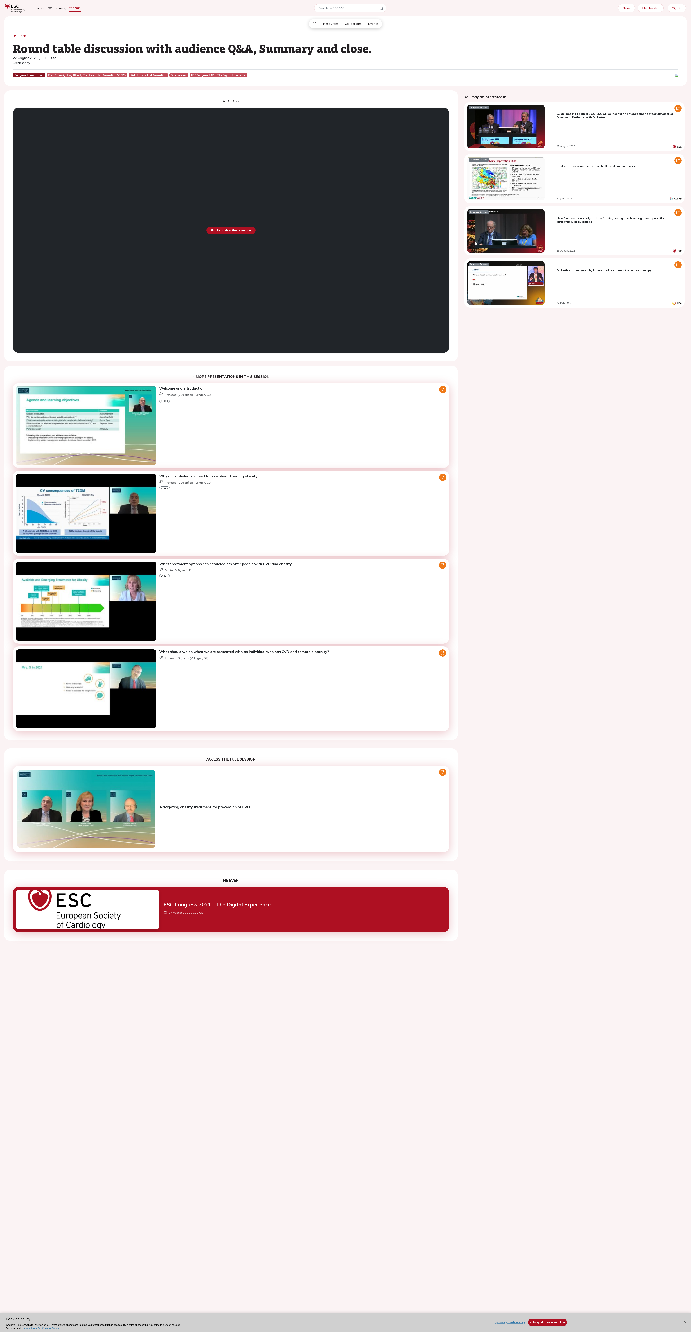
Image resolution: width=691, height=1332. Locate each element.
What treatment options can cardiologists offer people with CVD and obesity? (226, 564)
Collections (353, 24)
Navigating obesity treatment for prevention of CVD (205, 807)
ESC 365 (75, 8)
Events (373, 24)
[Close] (685, 1322)
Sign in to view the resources (231, 230)
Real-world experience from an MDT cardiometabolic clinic (598, 166)
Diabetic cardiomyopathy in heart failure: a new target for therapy (604, 270)
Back (22, 36)
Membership (650, 8)
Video (164, 400)
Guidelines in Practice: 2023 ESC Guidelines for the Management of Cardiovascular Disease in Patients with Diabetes (615, 115)
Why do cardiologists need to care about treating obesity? (209, 476)
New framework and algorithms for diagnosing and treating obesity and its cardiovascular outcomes (610, 219)
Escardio (38, 8)
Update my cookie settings (510, 1322)
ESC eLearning (56, 8)
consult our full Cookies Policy (41, 1328)
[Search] (381, 9)
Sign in (676, 8)
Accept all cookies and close (548, 1322)
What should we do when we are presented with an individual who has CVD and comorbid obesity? (244, 651)
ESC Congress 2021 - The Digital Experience (217, 904)
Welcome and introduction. (182, 388)
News (627, 8)
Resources (330, 24)
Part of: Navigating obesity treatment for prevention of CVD (87, 75)
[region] (345, 1322)
